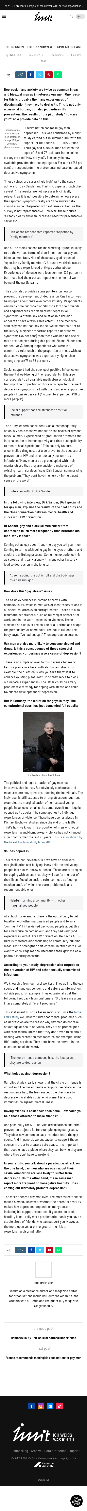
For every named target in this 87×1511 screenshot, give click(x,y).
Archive (36, 1450)
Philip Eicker (15, 55)
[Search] (71, 16)
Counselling (20, 1450)
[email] (50, 1406)
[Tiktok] (59, 1406)
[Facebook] (31, 1406)
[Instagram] (41, 1406)
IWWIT (8, 5)
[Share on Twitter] (40, 74)
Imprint (74, 1450)
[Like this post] (21, 74)
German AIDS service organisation (63, 5)
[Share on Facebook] (30, 74)
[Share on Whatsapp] (58, 74)
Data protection (55, 1450)
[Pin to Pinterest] (49, 74)
